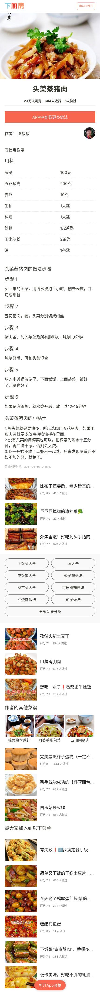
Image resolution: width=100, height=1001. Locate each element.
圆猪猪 (24, 133)
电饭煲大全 (26, 575)
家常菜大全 (26, 587)
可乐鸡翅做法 (73, 587)
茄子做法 (73, 599)
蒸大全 (73, 563)
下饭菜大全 (26, 563)
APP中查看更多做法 (50, 117)
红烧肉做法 (26, 599)
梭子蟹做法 (73, 575)
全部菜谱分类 (50, 611)
